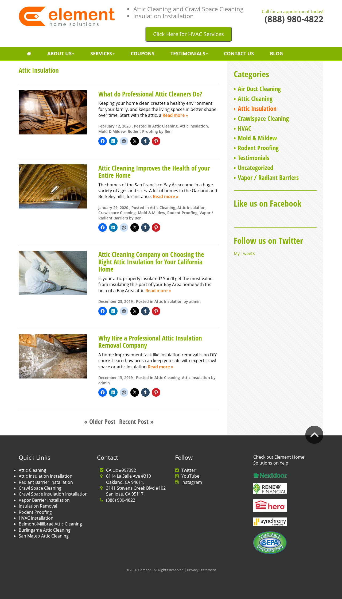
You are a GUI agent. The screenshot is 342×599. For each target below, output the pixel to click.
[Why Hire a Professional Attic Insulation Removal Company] (53, 356)
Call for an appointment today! (292, 11)
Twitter (188, 470)
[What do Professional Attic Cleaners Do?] (53, 112)
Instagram (191, 482)
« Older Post (99, 421)
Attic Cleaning (165, 126)
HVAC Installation (36, 518)
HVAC (244, 128)
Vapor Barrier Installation (44, 500)
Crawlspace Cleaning (117, 212)
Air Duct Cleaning (259, 88)
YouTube (190, 476)
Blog (276, 53)
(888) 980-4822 (120, 500)
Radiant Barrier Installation (46, 482)
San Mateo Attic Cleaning (44, 536)
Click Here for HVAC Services (188, 34)
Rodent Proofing (143, 131)
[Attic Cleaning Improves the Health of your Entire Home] (53, 186)
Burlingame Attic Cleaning (45, 530)
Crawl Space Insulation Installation (53, 494)
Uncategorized (255, 167)
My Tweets (244, 253)
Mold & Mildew (112, 131)
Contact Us (239, 53)
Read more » (175, 115)
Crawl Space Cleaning (40, 488)
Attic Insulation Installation (45, 476)
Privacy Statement (201, 569)
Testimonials (187, 53)
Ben (168, 131)
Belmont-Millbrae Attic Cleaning (50, 524)
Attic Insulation (194, 126)
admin (195, 301)
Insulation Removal (38, 506)
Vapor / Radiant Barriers (268, 177)
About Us (59, 53)
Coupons (142, 53)
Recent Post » (136, 421)
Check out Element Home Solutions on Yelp (278, 460)
